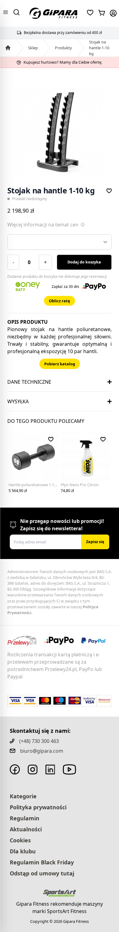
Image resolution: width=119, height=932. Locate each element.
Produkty (63, 47)
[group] (59, 132)
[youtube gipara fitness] (69, 769)
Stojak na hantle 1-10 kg (99, 47)
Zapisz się (95, 541)
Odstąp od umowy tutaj (42, 873)
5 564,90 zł (18, 490)
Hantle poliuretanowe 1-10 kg (35, 484)
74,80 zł (67, 490)
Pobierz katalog (59, 364)
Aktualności (26, 829)
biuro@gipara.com (41, 750)
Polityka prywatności (38, 807)
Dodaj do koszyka (84, 262)
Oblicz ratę (59, 301)
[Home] (8, 48)
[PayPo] (62, 641)
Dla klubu (23, 851)
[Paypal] (96, 641)
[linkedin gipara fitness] (50, 769)
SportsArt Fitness (67, 911)
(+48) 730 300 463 (39, 741)
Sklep (33, 47)
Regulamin (24, 818)
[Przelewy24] (25, 641)
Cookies (20, 840)
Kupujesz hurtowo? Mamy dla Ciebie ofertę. (62, 62)
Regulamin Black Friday (42, 862)
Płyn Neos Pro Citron (80, 484)
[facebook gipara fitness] (15, 769)
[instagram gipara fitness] (33, 769)
